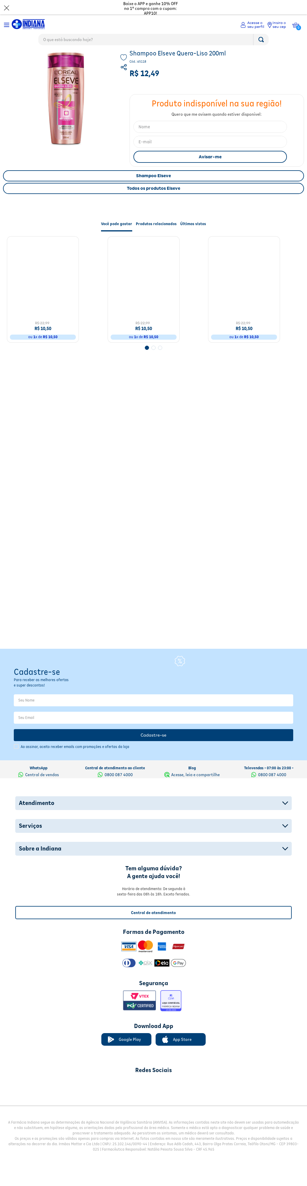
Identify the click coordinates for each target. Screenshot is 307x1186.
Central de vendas (42, 766)
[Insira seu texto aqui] (122, 1076)
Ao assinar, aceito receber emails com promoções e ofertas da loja (75, 739)
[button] (124, 81)
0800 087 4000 (119, 766)
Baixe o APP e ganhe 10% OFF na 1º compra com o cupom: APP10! (150, 8)
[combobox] (153, 41)
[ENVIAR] (210, 170)
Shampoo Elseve (153, 188)
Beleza (10, 58)
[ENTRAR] (252, 25)
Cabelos (29, 58)
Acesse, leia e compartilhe (195, 766)
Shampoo (51, 58)
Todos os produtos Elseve (153, 201)
